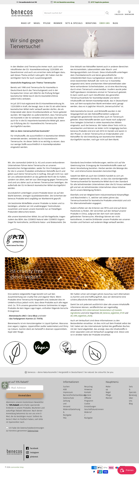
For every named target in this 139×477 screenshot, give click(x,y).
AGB (65, 389)
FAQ (64, 418)
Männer (58, 23)
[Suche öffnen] (107, 13)
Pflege (46, 23)
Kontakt (87, 392)
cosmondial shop (17, 467)
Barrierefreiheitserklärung (74, 395)
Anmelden (24, 395)
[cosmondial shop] (22, 13)
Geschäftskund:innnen (94, 409)
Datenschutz (33, 431)
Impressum (68, 392)
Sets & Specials (74, 23)
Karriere (87, 395)
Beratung (91, 23)
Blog (115, 23)
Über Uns (104, 23)
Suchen (66, 386)
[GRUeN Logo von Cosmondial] (14, 452)
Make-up (26, 23)
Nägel (37, 23)
